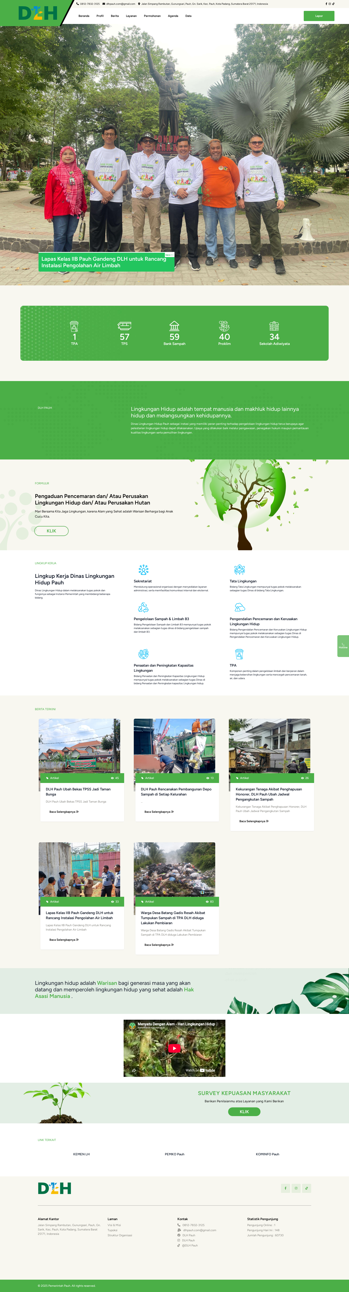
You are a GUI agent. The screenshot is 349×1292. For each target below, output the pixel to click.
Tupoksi (112, 1230)
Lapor (319, 16)
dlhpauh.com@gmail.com (120, 3)
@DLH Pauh (189, 1245)
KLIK (51, 531)
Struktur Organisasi (120, 1235)
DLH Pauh (188, 1235)
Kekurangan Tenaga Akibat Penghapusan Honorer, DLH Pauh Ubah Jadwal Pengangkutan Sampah (269, 794)
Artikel (54, 778)
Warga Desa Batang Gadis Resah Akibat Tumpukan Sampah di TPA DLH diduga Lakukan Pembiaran (173, 918)
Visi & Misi (114, 1225)
